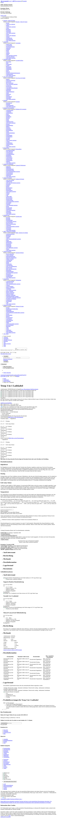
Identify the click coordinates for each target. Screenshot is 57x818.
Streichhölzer (9, 96)
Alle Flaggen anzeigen (11, 191)
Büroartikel (8, 61)
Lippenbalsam (9, 157)
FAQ (4, 346)
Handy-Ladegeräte (10, 292)
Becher (7, 23)
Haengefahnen (9, 190)
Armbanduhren (9, 113)
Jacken (7, 120)
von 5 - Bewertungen (11, 1)
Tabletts (8, 237)
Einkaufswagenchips (10, 80)
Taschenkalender (9, 105)
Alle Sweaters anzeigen (11, 140)
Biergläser (8, 29)
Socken (7, 134)
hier (10, 815)
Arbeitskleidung (9, 110)
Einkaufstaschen (6, 764)
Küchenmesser (9, 317)
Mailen (17, 376)
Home (4, 378)
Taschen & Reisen (7, 251)
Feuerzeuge (8, 81)
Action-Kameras (9, 286)
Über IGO (5, 730)
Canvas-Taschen (9, 255)
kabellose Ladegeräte (10, 295)
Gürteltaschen (9, 260)
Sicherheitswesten (10, 170)
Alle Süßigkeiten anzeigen (12, 247)
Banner (7, 186)
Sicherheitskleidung (10, 132)
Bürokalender (9, 103)
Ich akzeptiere (8, 816)
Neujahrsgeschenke (10, 46)
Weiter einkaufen (7, 372)
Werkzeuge (8, 175)
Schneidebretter (9, 320)
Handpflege (8, 155)
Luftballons (8, 89)
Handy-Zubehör (9, 291)
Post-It (7, 70)
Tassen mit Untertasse (11, 35)
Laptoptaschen (9, 265)
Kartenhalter (9, 64)
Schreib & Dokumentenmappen (13, 73)
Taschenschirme (9, 200)
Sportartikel (8, 202)
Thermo (8, 36)
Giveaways (8, 85)
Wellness (8, 161)
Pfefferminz (8, 245)
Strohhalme (8, 321)
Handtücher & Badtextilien (12, 308)
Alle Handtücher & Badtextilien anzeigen (15, 312)
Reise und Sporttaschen (11, 269)
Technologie (6, 279)
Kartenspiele (9, 86)
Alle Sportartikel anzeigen (12, 205)
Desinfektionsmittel (10, 150)
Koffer (7, 262)
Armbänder (8, 111)
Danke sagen (9, 44)
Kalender (5, 100)
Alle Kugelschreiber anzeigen (12, 226)
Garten (7, 194)
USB (7, 302)
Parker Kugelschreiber (11, 224)
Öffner (7, 322)
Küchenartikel (9, 315)
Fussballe (8, 204)
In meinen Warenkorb (5, 534)
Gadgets (8, 285)
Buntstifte (8, 219)
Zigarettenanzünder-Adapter (12, 296)
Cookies (5, 787)
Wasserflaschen (9, 39)
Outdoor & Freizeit (7, 177)
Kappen (8, 124)
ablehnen (3, 816)
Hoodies (8, 139)
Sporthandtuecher (10, 311)
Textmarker (8, 229)
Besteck (8, 316)
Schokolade (8, 246)
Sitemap (5, 789)
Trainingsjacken (9, 144)
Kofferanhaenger (10, 271)
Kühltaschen (9, 264)
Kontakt (5, 741)
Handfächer (8, 116)
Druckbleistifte (9, 220)
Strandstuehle (9, 207)
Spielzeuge (8, 94)
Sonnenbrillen (9, 135)
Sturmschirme (9, 199)
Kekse (7, 240)
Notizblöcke (8, 68)
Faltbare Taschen (10, 259)
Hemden (8, 118)
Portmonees (8, 129)
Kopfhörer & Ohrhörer (11, 298)
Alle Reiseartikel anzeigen (12, 272)
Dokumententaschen (10, 256)
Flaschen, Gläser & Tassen (9, 20)
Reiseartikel (8, 270)
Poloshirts (8, 127)
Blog (4, 345)
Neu (4, 342)
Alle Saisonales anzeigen (11, 55)
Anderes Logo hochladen (6, 402)
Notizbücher (9, 69)
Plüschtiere (8, 90)
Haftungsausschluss (7, 786)
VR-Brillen (8, 288)
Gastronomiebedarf (10, 234)
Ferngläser (8, 184)
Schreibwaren (6, 215)
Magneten (8, 326)
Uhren (7, 328)
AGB (4, 784)
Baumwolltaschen (10, 254)
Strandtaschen (9, 276)
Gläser (7, 28)
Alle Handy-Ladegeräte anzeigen (13, 297)
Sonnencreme (9, 159)
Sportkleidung (9, 136)
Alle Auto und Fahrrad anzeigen (13, 182)
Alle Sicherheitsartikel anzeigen (13, 171)
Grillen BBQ (9, 196)
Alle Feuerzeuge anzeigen (12, 84)
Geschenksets (9, 45)
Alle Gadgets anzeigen (11, 290)
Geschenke (5, 41)
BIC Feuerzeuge (9, 83)
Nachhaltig (5, 338)
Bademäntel (8, 310)
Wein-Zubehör (9, 331)
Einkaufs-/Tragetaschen (11, 257)
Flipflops (8, 115)
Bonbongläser (9, 242)
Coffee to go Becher (10, 24)
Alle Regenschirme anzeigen (12, 201)
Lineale (7, 65)
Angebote (5, 337)
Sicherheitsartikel (10, 169)
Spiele (7, 93)
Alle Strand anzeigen (10, 210)
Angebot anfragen (4, 539)
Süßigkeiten (8, 241)
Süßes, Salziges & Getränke (9, 231)
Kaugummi (8, 244)
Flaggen (8, 185)
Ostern (7, 51)
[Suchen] (14, 350)
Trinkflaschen (9, 38)
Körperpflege (6, 147)
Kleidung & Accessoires (8, 108)
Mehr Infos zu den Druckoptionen (15, 417)
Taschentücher (9, 160)
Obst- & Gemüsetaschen (11, 266)
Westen (7, 145)
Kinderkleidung (9, 125)
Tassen (7, 34)
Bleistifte (8, 217)
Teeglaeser (8, 30)
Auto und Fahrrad (10, 180)
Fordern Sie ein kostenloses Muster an (9, 535)
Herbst (7, 50)
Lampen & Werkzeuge (8, 164)
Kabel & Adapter (10, 293)
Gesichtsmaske (9, 152)
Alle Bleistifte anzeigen (11, 221)
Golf (7, 195)
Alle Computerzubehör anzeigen (13, 284)
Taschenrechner (9, 74)
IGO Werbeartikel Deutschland (10, 781)
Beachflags (8, 189)
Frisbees (8, 192)
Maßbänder (8, 167)
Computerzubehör (10, 281)
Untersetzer (8, 330)
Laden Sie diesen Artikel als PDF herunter (12, 649)
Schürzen (5, 760)
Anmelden (6, 356)
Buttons (8, 79)
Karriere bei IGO (7, 732)
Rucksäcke (8, 274)
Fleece (7, 114)
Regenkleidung (9, 130)
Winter (7, 54)
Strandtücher (9, 209)
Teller (7, 327)
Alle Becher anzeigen (11, 26)
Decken (8, 307)
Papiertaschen (9, 267)
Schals (7, 131)
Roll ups (8, 71)
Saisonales (8, 48)
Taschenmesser (9, 174)
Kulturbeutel (9, 156)
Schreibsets (8, 227)
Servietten (8, 236)
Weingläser (8, 31)
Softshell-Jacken (9, 121)
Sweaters (8, 137)
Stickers (8, 95)
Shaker (7, 25)
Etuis (7, 63)
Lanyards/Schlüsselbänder (12, 88)
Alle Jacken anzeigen (10, 122)
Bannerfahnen (9, 187)
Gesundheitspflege (10, 154)
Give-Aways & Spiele (8, 76)
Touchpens (8, 225)
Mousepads (8, 66)
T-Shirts (8, 141)
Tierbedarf (8, 211)
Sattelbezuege (9, 181)
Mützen (7, 126)
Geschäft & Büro (7, 59)
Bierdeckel (8, 235)
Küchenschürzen (9, 325)
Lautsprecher (9, 300)
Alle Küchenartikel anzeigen (12, 323)
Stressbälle (8, 98)
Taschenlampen (9, 172)
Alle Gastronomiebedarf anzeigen (13, 239)
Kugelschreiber (9, 222)
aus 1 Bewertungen (29, 389)
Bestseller (5, 341)
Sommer (8, 53)
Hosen (7, 119)
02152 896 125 (4, 376)
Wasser (7, 249)
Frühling (8, 49)
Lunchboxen (9, 318)
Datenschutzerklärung (8, 785)
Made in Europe (7, 343)
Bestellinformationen (7, 740)
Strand (7, 206)
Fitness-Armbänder (10, 287)
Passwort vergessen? (7, 359)
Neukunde (5, 360)
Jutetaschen (8, 261)
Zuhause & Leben (7, 305)
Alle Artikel (5, 333)
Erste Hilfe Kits (9, 151)
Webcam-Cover (9, 282)
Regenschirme (9, 197)
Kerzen (7, 313)
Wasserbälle (8, 212)
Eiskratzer (8, 166)
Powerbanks (9, 301)
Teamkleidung (9, 142)
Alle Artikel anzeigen (10, 40)
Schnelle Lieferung (10, 56)
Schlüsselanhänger (10, 91)
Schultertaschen (9, 275)
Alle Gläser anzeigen (10, 33)
